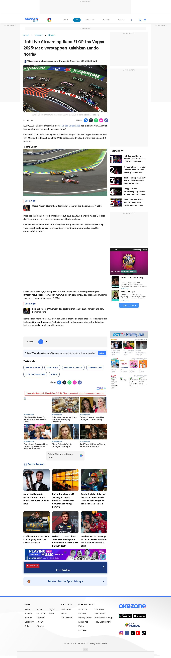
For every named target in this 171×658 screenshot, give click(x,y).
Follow (101, 353)
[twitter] (132, 633)
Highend (40, 618)
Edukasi (40, 626)
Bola (27, 626)
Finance (28, 614)
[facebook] (127, 633)
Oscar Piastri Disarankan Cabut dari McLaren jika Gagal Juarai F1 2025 (67, 206)
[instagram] (121, 633)
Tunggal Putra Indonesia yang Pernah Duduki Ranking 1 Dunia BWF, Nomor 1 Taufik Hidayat (134, 192)
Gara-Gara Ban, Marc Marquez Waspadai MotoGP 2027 (133, 202)
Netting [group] (106, 20)
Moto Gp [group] (90, 20)
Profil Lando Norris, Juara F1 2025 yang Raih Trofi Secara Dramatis (36, 540)
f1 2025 (54, 374)
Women (28, 618)
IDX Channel (66, 618)
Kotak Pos (83, 622)
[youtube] (138, 633)
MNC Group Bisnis (103, 622)
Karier (81, 626)
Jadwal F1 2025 (95, 367)
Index (51, 614)
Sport (39, 609)
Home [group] (65, 20)
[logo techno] (31, 20)
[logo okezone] (132, 606)
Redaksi (82, 614)
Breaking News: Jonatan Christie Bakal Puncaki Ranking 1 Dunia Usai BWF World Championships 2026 (135, 170)
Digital (52, 609)
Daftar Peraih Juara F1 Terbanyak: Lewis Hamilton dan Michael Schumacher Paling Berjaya (63, 500)
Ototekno (41, 614)
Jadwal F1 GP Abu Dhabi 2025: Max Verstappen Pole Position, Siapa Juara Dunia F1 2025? (65, 541)
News (27, 609)
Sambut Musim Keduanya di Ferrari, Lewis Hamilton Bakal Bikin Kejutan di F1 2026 (94, 541)
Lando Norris (52, 367)
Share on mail (101, 120)
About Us (82, 609)
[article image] (116, 159)
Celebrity (29, 622)
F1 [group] (77, 20)
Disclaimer (99, 609)
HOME (26, 35)
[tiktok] (143, 633)
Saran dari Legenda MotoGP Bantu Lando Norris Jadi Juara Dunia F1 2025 (36, 499)
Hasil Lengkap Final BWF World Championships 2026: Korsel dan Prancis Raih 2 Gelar (135, 181)
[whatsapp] (96, 120)
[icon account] (25, 61)
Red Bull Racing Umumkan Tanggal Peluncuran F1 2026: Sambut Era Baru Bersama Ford (68, 310)
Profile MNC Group (104, 618)
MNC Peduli (100, 614)
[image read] (26, 208)
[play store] (125, 615)
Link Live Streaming (73, 367)
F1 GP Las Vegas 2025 (69, 126)
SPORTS (38, 35)
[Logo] (49, 20)
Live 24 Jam (63, 570)
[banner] (65, 559)
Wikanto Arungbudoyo (38, 61)
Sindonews (66, 609)
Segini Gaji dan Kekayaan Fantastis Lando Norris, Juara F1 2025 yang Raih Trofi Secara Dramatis (93, 499)
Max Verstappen (33, 367)
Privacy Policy (85, 618)
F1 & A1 (51, 35)
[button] (132, 20)
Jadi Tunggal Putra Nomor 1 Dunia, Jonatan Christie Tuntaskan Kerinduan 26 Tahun (135, 159)
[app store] (139, 615)
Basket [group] (121, 20)
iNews (64, 614)
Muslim (40, 622)
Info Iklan (82, 630)
